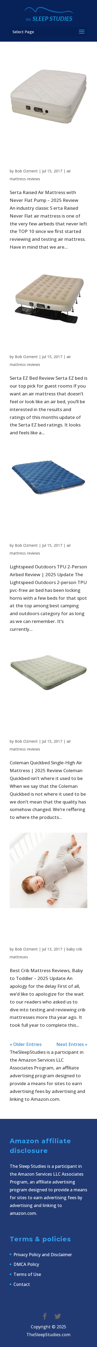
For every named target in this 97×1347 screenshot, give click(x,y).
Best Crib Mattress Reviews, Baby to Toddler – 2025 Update (39, 932)
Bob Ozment (26, 171)
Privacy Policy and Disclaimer (42, 1255)
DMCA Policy (26, 1264)
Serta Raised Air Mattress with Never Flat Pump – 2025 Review (41, 154)
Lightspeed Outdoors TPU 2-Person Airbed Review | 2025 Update (37, 528)
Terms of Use (27, 1274)
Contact (21, 1284)
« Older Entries (25, 1044)
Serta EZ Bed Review (37, 348)
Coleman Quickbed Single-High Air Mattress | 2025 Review (41, 724)
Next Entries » (71, 1044)
